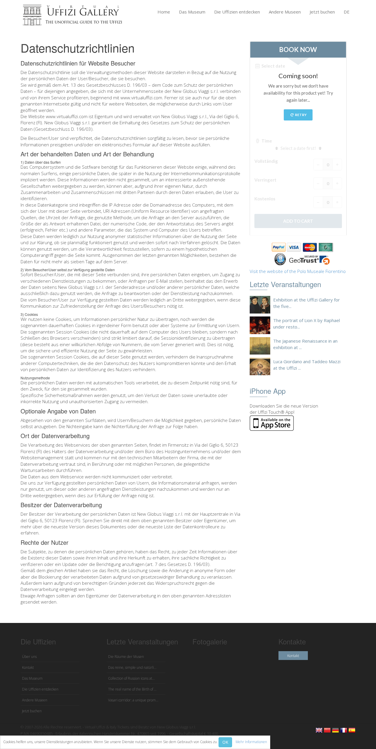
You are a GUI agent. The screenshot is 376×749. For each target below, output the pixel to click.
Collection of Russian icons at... (131, 678)
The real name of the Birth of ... (132, 689)
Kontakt (28, 667)
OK (225, 742)
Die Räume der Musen (126, 656)
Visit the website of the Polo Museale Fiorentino (298, 271)
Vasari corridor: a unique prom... (133, 700)
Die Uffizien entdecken (237, 12)
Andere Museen (285, 12)
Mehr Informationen (251, 741)
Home (163, 12)
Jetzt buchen (322, 12)
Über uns (29, 656)
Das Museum (192, 12)
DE (347, 12)
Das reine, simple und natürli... (132, 667)
